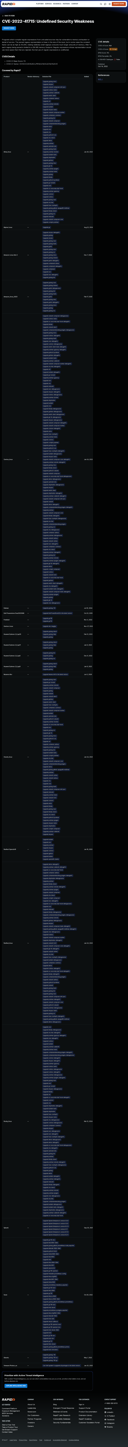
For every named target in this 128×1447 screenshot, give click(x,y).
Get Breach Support (9, 1430)
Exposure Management (11, 1411)
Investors (31, 1423)
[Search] (101, 4)
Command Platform (9, 1408)
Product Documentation (88, 1412)
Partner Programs (34, 1419)
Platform (40, 4)
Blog (55, 1404)
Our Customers (33, 1415)
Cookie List (47, 1440)
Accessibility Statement (60, 1440)
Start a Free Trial (8, 1425)
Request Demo (119, 4)
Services (48, 4)
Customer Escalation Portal (89, 1423)
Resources (57, 4)
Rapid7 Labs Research (61, 1415)
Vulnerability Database (61, 1419)
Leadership (32, 1408)
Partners (66, 4)
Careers (31, 1426)
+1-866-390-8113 (111, 1403)
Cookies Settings (74, 1440)
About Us (31, 1404)
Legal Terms (13, 1440)
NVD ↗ (100, 79)
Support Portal (84, 1408)
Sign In (81, 1404)
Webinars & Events (60, 1412)
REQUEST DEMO (9, 28)
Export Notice (33, 1440)
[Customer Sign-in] (109, 4)
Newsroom (32, 1412)
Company (74, 4)
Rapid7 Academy (85, 1419)
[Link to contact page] (105, 4)
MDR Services (7, 1413)
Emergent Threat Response (63, 1408)
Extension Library (85, 1415)
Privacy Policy (23, 1440)
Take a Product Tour (10, 1427)
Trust (40, 1440)
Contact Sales (7, 1432)
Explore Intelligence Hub (16, 1386)
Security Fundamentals (62, 1423)
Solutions (5, 1416)
